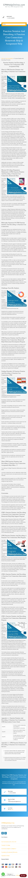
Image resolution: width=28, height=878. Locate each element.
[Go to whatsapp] (3, 874)
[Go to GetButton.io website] (3, 876)
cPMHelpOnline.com (7, 823)
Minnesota (15, 852)
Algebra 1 (9, 848)
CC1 (10, 841)
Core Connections (9, 58)
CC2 (13, 841)
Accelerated (9, 852)
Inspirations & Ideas (5, 855)
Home (2, 58)
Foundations (4, 852)
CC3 (15, 841)
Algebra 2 (14, 848)
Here (12, 809)
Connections (4, 848)
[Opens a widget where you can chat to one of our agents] (23, 875)
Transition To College (5, 845)
